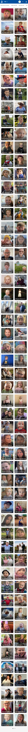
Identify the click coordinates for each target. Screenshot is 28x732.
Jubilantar (14, 5)
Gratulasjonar (5, 5)
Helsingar (21, 5)
